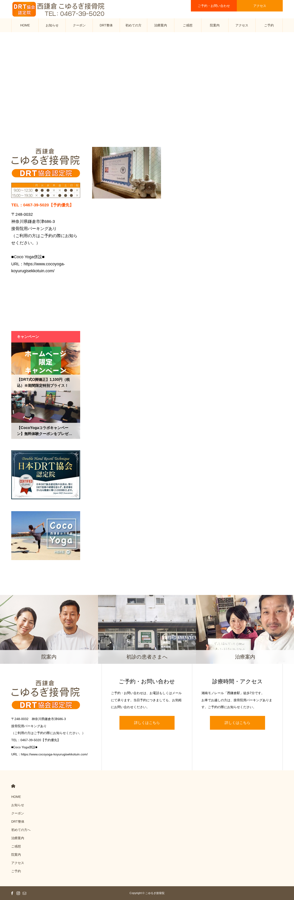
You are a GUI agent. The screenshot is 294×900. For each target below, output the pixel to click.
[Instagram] (18, 893)
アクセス (259, 6)
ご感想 (187, 25)
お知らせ (52, 25)
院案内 (215, 25)
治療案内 (160, 25)
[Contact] (24, 893)
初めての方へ (133, 27)
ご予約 (269, 25)
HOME (25, 25)
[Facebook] (12, 893)
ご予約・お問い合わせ (214, 6)
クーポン (79, 25)
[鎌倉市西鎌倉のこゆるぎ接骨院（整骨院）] (58, 9)
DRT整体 (106, 25)
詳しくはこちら (147, 723)
